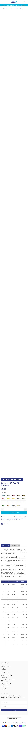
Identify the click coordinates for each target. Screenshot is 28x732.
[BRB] (13, 505)
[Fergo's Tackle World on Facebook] (2, 689)
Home (4, 8)
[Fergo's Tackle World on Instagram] (3, 689)
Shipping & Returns (15, 545)
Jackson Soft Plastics (14, 518)
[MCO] (8, 499)
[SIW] (23, 502)
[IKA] (3, 499)
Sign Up (14, 710)
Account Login (4, 686)
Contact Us (4, 677)
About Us (3, 665)
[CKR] (18, 499)
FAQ (2, 680)
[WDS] (23, 495)
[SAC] (8, 495)
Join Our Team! (5, 672)
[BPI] (3, 495)
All (8, 8)
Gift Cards (3, 669)
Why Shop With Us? (6, 666)
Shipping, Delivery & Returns (8, 679)
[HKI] (13, 502)
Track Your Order (5, 684)
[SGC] (18, 502)
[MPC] (13, 499)
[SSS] (23, 499)
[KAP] (3, 505)
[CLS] (3, 502)
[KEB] (8, 502)
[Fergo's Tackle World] (14, 1)
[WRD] (8, 505)
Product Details (6, 545)
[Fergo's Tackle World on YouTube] (5, 689)
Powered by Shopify (21, 722)
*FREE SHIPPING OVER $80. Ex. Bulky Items (14, 5)
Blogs (2, 668)
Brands (3, 671)
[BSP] (18, 505)
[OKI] (13, 495)
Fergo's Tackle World (11, 722)
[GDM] (18, 495)
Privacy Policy (4, 681)
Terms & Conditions (6, 683)
